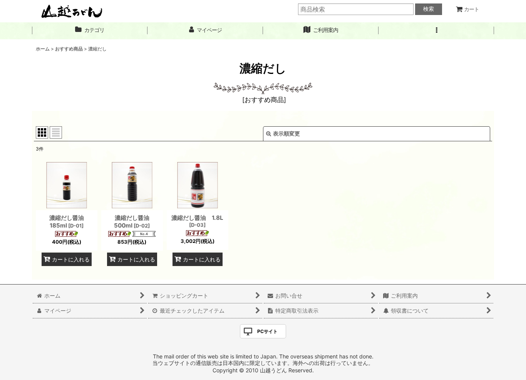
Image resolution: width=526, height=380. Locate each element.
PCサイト (267, 331)
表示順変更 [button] (286, 133)
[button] (436, 30)
